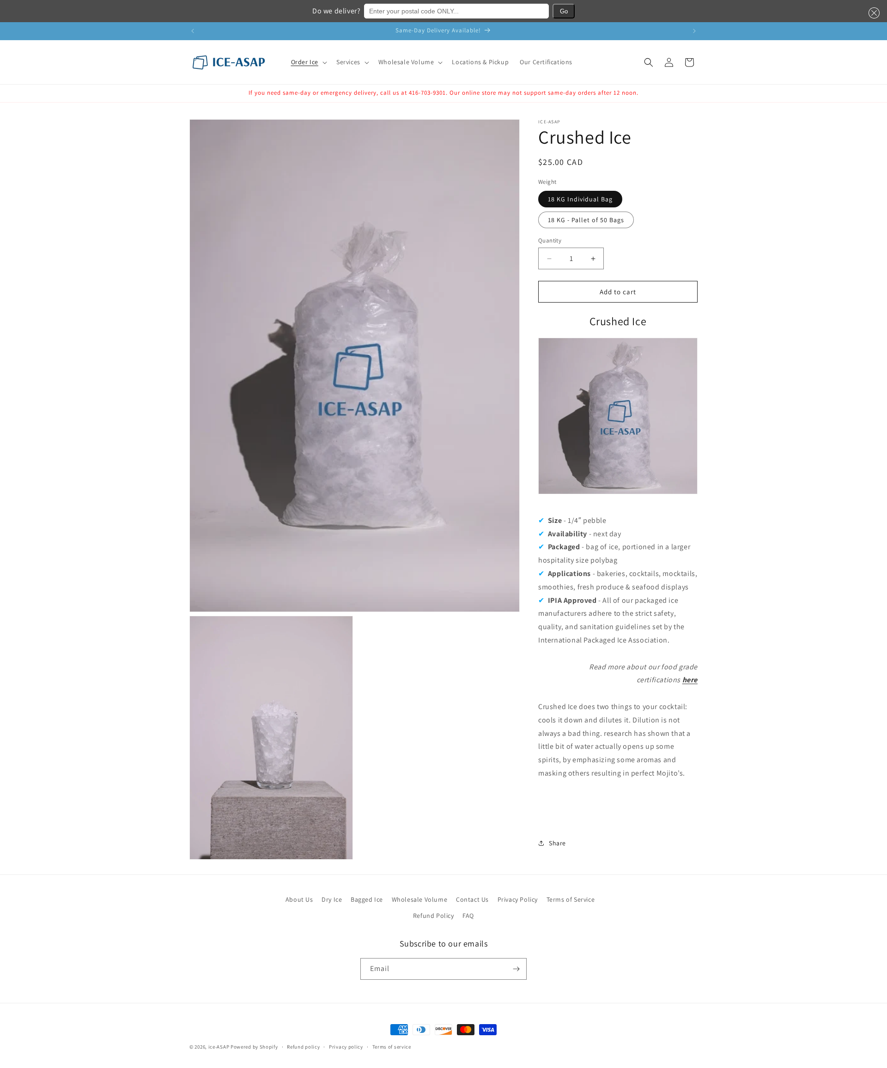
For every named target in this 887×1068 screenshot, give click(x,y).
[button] (872, 13)
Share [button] (557, 843)
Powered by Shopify (254, 1047)
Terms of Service (571, 899)
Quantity (549, 240)
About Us (299, 899)
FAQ (468, 915)
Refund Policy (433, 915)
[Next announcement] (694, 31)
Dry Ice (332, 899)
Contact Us (472, 899)
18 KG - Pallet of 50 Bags (586, 220)
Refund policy (303, 1047)
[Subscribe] (516, 969)
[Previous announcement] (192, 31)
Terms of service (391, 1047)
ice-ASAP (219, 1047)
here (690, 680)
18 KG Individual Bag (580, 199)
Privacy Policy (518, 899)
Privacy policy (346, 1047)
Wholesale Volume (420, 899)
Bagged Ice (367, 899)
